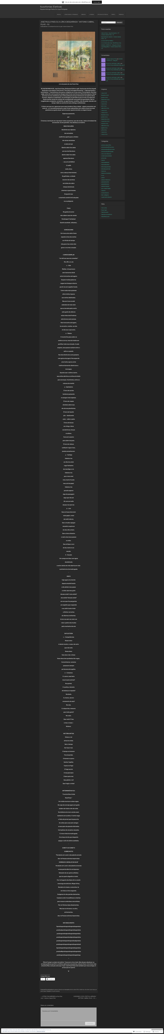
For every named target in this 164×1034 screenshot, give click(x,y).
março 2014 (104, 112)
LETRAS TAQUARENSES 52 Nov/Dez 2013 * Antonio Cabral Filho (51, 997)
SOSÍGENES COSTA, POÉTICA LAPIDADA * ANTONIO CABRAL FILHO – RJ (85, 997)
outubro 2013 (104, 123)
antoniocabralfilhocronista (108, 149)
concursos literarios (106, 153)
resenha (103, 190)
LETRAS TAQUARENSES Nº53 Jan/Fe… (116, 65)
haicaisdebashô (105, 162)
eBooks (83, 14)
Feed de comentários (106, 214)
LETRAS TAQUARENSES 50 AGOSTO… (116, 74)
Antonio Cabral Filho (68, 26)
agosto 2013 (104, 127)
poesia (103, 177)
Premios (121, 14)
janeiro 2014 (104, 117)
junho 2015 (104, 101)
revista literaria (105, 192)
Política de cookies (41, 1031)
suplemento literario (106, 197)
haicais (103, 160)
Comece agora (96, 2)
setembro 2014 (105, 108)
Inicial (59, 14)
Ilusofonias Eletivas (51, 6)
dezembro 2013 (105, 119)
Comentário (90, 1023)
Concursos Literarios (71, 14)
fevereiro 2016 (105, 95)
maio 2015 (104, 104)
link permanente (55, 991)
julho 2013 (104, 130)
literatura (103, 171)
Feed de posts (104, 212)
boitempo (82, 989)
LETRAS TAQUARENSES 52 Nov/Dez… (116, 69)
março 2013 (104, 134)
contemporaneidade (106, 156)
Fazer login (104, 210)
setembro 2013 (105, 125)
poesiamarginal (105, 186)
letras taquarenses (106, 166)
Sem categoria (105, 195)
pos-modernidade (105, 188)
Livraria (91, 14)
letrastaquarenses (105, 169)
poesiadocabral (105, 182)
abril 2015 (103, 106)
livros (102, 175)
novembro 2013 (105, 121)
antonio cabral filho (74, 989)
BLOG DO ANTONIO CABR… (113, 63)
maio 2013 (104, 132)
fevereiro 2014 (105, 114)
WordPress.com (105, 216)
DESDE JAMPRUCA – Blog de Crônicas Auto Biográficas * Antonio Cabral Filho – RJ (111, 46)
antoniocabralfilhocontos (107, 147)
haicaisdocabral (105, 164)
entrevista (103, 158)
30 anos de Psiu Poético (107, 40)
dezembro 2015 (105, 99)
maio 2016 (104, 93)
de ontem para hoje (90, 989)
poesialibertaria (105, 184)
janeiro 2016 (104, 97)
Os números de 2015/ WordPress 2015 (111, 43)
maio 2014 (104, 110)
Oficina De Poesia (103, 14)
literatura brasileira (106, 173)
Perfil (113, 14)
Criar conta (104, 208)
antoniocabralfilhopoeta (107, 151)
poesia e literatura (58, 989)
